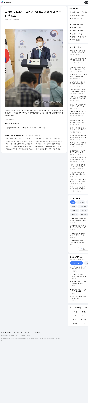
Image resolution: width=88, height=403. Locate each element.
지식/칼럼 (75, 324)
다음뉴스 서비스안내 (6, 333)
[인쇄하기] (61, 24)
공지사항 (26, 333)
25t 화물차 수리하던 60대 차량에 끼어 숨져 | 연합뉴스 (48, 144)
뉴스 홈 (74, 312)
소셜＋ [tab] (73, 206)
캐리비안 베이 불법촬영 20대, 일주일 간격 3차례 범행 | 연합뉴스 (19, 144)
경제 (74, 316)
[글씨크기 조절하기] (58, 24)
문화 (74, 320)
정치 (83, 316)
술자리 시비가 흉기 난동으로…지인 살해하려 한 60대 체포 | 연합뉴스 (19, 146)
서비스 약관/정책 (35, 333)
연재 (83, 324)
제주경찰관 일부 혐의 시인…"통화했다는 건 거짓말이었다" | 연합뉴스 (48, 141)
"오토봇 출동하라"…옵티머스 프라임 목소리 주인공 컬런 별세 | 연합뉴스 (19, 149)
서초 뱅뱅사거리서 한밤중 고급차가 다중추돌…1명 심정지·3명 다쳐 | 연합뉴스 (48, 139)
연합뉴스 (7, 2)
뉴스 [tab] (86, 307)
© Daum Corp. (5, 341)
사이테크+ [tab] (74, 214)
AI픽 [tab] (73, 202)
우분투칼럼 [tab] (75, 210)
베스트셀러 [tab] (81, 202)
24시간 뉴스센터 (18, 333)
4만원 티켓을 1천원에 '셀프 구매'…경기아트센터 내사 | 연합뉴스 (48, 146)
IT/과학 (83, 320)
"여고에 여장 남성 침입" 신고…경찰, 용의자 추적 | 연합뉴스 (19, 139)
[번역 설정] (54, 24)
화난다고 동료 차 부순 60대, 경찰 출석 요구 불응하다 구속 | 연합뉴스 (48, 149)
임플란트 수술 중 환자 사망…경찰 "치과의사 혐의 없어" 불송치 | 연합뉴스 (19, 141)
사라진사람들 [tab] (83, 206)
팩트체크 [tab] (84, 210)
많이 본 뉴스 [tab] (76, 263)
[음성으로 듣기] (51, 24)
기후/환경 (84, 312)
